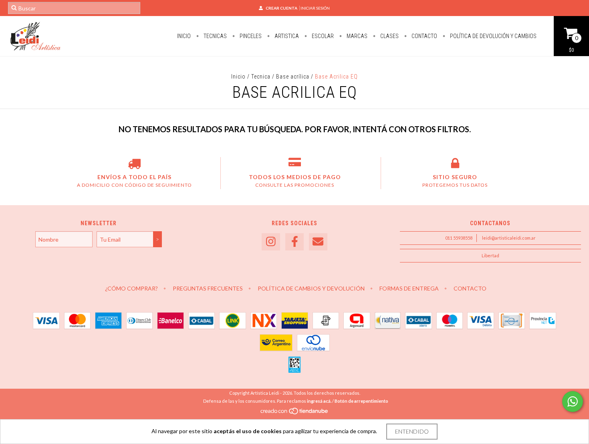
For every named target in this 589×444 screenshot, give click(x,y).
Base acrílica (292, 76)
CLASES (389, 36)
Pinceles (250, 36)
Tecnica (260, 76)
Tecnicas (214, 36)
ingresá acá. (319, 401)
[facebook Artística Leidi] (294, 241)
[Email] (318, 241)
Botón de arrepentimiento (361, 401)
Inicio (184, 36)
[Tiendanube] (295, 413)
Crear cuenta (281, 8)
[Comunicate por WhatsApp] (572, 401)
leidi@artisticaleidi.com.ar (509, 237)
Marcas (356, 36)
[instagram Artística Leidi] (271, 241)
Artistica (286, 36)
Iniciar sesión (315, 8)
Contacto (423, 36)
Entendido (412, 431)
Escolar (322, 36)
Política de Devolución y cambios (493, 36)
